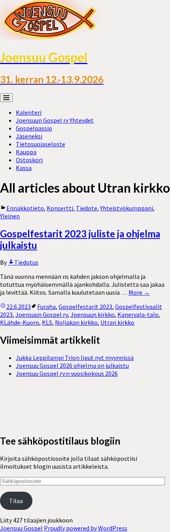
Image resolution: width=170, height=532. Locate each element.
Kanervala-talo (138, 314)
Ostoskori (29, 160)
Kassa (24, 168)
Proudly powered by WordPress (85, 528)
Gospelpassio (34, 128)
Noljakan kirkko (76, 322)
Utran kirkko (117, 322)
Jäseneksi (29, 136)
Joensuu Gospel (21, 528)
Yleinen (10, 216)
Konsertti (60, 208)
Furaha (46, 306)
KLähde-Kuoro (19, 322)
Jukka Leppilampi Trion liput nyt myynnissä (75, 358)
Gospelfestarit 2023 (85, 306)
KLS (47, 322)
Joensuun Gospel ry (41, 314)
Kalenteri (29, 112)
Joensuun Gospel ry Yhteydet (55, 120)
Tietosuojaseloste (40, 144)
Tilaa (16, 501)
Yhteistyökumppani (126, 208)
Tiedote (86, 208)
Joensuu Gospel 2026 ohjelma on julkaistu (72, 365)
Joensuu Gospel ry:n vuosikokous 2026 (67, 373)
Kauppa (26, 152)
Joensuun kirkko (92, 314)
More (139, 292)
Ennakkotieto (25, 208)
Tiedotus (26, 262)
